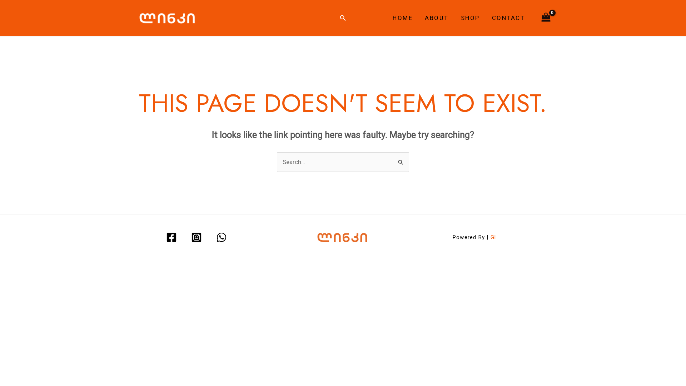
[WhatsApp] (221, 237)
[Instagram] (196, 237)
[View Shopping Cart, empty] (546, 18)
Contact (508, 17)
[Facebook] (171, 237)
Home (403, 17)
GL (494, 237)
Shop (470, 17)
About (437, 17)
